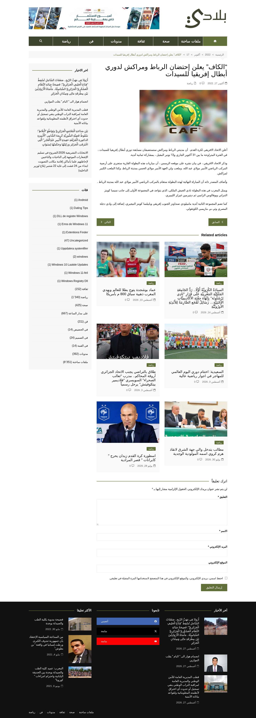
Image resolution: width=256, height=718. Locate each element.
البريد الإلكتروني (217, 546)
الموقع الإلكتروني (217, 562)
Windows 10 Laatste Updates (70, 264)
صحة (166, 41)
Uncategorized (79, 240)
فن (91, 41)
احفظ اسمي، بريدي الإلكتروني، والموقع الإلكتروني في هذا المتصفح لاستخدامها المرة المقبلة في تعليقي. (166, 578)
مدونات (116, 41)
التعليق (222, 496)
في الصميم (81, 337)
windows (82, 256)
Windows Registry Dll (74, 281)
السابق (216, 222)
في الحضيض (80, 329)
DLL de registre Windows (72, 216)
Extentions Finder (77, 232)
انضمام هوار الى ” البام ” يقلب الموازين (66, 101)
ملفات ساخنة (190, 41)
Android (83, 199)
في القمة (82, 345)
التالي (107, 222)
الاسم (223, 530)
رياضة (66, 41)
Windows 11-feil (78, 272)
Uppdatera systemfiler (74, 248)
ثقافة (141, 41)
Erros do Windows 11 (75, 224)
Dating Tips (81, 207)
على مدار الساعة (78, 313)
